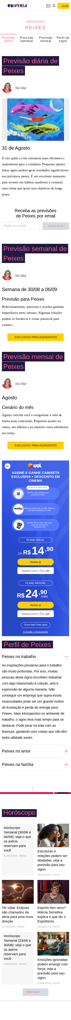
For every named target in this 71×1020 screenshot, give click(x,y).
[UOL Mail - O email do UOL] (48, 6)
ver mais (33, 991)
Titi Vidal (20, 87)
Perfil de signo (63, 39)
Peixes (35, 27)
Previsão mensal (45, 39)
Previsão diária (8, 39)
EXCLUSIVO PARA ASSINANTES (36, 337)
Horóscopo (35, 21)
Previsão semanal (26, 39)
